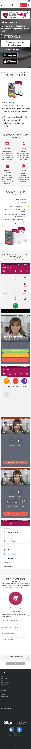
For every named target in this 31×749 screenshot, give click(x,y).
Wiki (2, 714)
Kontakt (24, 5)
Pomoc (2, 716)
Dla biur (2, 700)
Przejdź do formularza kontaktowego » (15, 43)
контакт (16, 1)
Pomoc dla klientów (23, 1)
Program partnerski (5, 678)
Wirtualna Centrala (5, 696)
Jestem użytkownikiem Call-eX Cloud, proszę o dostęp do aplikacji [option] (14, 615)
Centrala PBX (4, 694)
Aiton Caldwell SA (5, 684)
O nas (2, 676)
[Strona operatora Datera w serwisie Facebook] (19, 729)
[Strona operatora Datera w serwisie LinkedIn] (12, 729)
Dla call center (4, 702)
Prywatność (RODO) (5, 682)
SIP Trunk (3, 698)
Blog (2, 712)
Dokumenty (3, 718)
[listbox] (15, 615)
